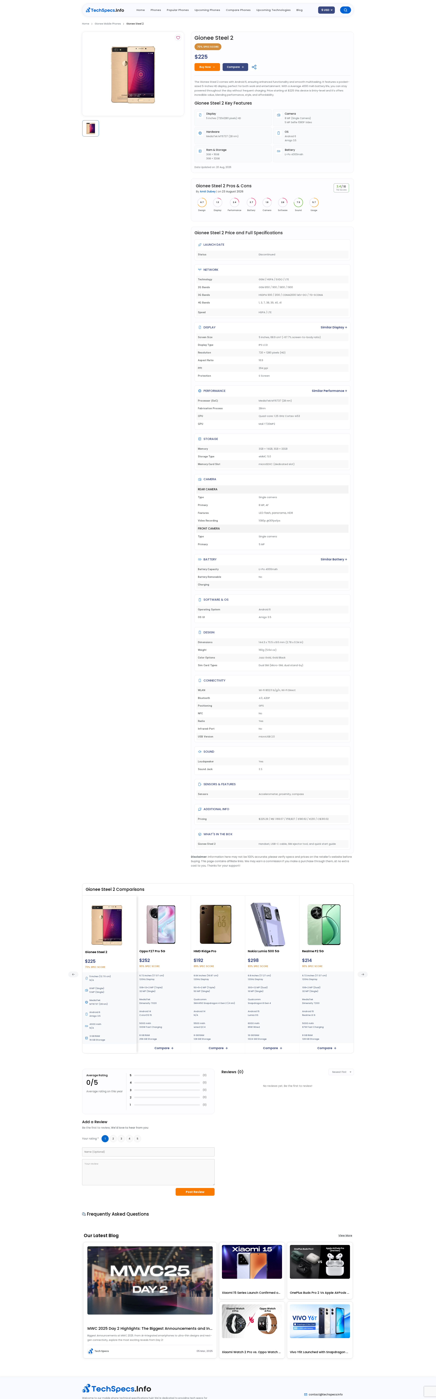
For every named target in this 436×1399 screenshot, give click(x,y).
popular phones (178, 10)
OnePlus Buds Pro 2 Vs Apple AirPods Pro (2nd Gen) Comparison (320, 1293)
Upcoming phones (207, 10)
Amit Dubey (208, 191)
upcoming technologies (273, 10)
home (141, 10)
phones (156, 10)
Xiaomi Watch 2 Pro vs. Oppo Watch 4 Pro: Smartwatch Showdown (252, 1352)
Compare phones (238, 10)
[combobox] (326, 10)
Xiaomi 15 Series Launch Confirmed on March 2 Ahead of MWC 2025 (252, 1293)
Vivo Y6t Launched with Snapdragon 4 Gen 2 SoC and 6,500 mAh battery (320, 1352)
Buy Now (205, 67)
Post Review (195, 1192)
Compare (233, 67)
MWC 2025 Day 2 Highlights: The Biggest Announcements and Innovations (150, 1328)
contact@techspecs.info (326, 1394)
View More (345, 1235)
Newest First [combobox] (339, 1072)
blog (300, 10)
